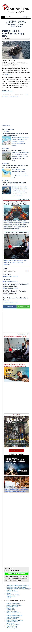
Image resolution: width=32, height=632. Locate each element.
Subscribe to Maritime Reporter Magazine (18, 585)
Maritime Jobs (10, 608)
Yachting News (11, 609)
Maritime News (11, 590)
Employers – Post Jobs (23, 306)
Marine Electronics (12, 611)
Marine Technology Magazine (15, 620)
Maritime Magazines (12, 621)
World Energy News (12, 606)
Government (22, 23)
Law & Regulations (16, 26)
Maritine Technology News (14, 605)
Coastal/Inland (10, 23)
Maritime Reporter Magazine (14, 615)
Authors (9, 598)
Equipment (11, 24)
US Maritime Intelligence (13, 624)
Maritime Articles (11, 596)
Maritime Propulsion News (14, 612)
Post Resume (9, 306)
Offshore (21, 21)
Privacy (9, 593)
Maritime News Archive (13, 594)
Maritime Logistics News (13, 603)
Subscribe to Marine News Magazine (17, 587)
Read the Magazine (16, 450)
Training (20, 24)
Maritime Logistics (12, 618)
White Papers (10, 623)
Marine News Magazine (13, 617)
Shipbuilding (12, 21)
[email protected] (13, 96)
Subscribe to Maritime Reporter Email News (18, 588)
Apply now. (8, 74)
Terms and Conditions (12, 591)
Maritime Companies (12, 628)
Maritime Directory (12, 626)
